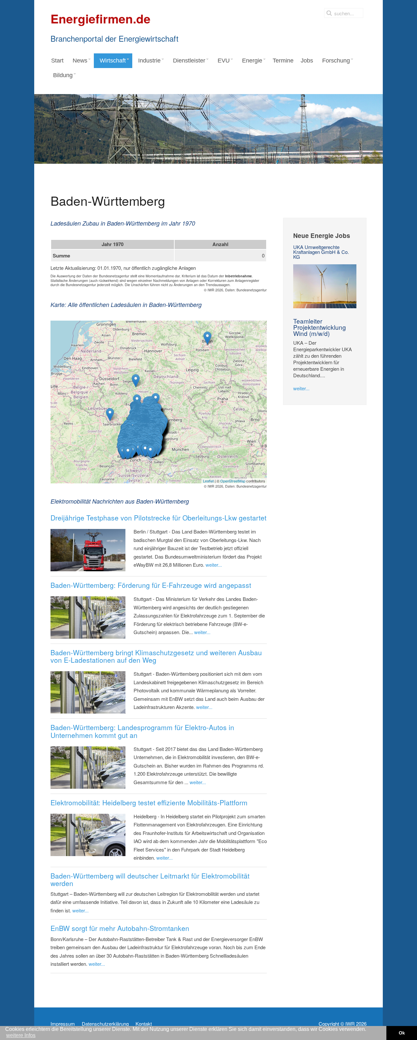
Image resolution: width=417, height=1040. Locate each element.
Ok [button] (402, 1032)
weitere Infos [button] (21, 1035)
